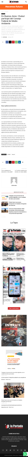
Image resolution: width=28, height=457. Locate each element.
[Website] (17, 450)
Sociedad (6, 11)
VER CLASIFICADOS (14, 308)
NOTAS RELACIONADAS (7, 192)
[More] (22, 42)
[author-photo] (14, 183)
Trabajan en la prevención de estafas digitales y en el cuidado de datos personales (17, 197)
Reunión (13, 154)
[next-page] (4, 217)
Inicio (2, 11)
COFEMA (8, 154)
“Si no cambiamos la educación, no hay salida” (7, 171)
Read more (8, 379)
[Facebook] (7, 42)
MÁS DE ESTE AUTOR (18, 192)
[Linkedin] (19, 42)
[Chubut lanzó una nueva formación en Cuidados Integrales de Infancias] (4, 203)
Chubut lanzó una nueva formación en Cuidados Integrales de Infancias (18, 204)
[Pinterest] (13, 42)
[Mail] (10, 450)
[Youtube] (25, 450)
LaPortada (5, 37)
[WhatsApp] (16, 42)
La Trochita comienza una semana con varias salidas (21, 171)
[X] (10, 42)
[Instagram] (6, 450)
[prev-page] (2, 217)
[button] (2, 2)
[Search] (26, 2)
